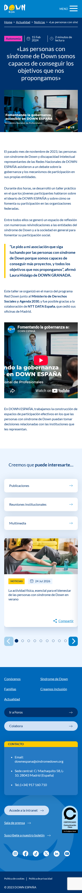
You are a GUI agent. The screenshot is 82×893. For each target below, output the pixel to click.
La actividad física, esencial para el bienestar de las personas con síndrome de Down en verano (39, 594)
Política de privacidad (40, 878)
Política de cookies (14, 878)
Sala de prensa (14, 823)
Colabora (16, 726)
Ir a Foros (16, 712)
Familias (10, 689)
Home (8, 22)
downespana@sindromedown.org (39, 761)
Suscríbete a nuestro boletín (24, 835)
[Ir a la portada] (14, 9)
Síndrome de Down (54, 679)
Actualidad (23, 22)
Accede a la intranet (23, 810)
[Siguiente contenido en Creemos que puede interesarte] (73, 641)
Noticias (39, 22)
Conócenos (12, 679)
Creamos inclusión (53, 689)
